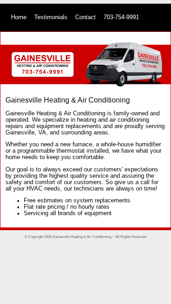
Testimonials (50, 17)
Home (18, 17)
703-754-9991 (121, 17)
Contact (85, 17)
